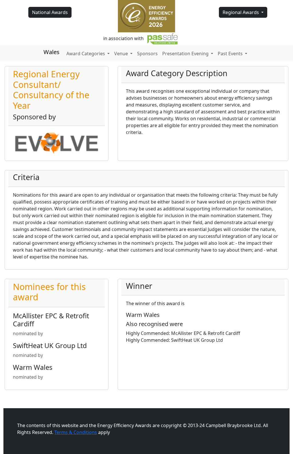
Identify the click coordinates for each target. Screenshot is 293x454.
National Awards (50, 12)
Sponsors (147, 53)
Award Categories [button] (86, 53)
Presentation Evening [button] (186, 53)
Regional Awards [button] (241, 12)
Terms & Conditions (75, 432)
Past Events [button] (231, 53)
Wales (51, 52)
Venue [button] (121, 53)
